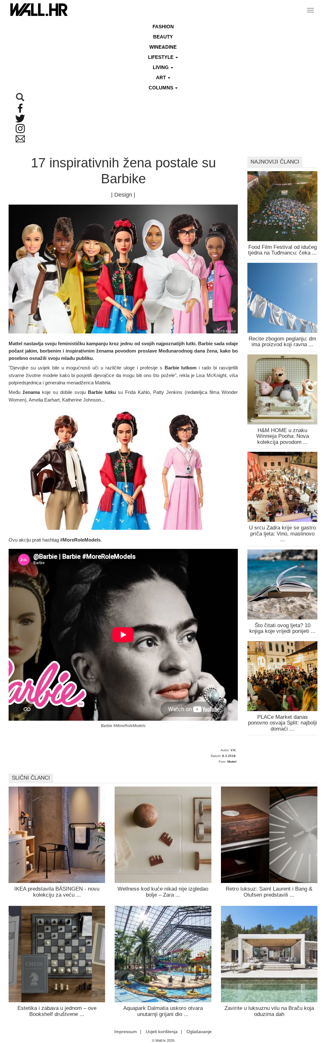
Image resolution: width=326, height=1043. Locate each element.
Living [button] (161, 67)
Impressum (125, 1031)
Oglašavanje (199, 1031)
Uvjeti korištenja (162, 1031)
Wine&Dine (163, 47)
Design (123, 195)
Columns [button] (161, 87)
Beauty (163, 36)
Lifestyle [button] (161, 57)
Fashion (163, 26)
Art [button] (161, 77)
